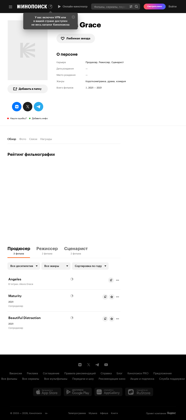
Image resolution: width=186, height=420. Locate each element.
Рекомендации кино (112, 378)
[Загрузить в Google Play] (78, 392)
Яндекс (171, 413)
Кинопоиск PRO (138, 373)
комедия (121, 81)
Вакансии (15, 373)
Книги (114, 413)
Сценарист (117, 62)
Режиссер (104, 62)
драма (111, 81)
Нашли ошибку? (18, 118)
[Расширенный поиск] (131, 6)
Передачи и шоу (83, 378)
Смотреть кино (154, 6)
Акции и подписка (142, 378)
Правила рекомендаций (80, 373)
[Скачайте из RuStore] (139, 392)
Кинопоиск (35, 413)
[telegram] (38, 106)
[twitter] (27, 106)
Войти (173, 6)
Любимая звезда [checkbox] (78, 38)
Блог (120, 373)
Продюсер (91, 62)
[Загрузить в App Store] (47, 392)
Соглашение (51, 373)
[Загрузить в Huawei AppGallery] (108, 392)
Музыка (93, 413)
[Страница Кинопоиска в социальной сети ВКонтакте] (80, 365)
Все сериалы (30, 378)
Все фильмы (9, 378)
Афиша (104, 413)
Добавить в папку (30, 88)
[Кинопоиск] (32, 6)
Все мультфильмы (55, 378)
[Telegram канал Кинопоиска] (97, 365)
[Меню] (10, 7)
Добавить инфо (40, 118)
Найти (136, 6)
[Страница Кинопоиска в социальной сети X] (88, 365)
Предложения (162, 373)
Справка (106, 373)
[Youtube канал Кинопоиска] (106, 365)
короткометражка (96, 81)
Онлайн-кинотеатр (75, 6)
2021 (90, 87)
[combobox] (109, 6)
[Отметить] (117, 280)
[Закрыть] (73, 17)
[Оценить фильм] (112, 297)
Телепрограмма (77, 413)
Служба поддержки (172, 378)
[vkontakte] (16, 106)
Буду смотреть (111, 280)
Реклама (32, 373)
